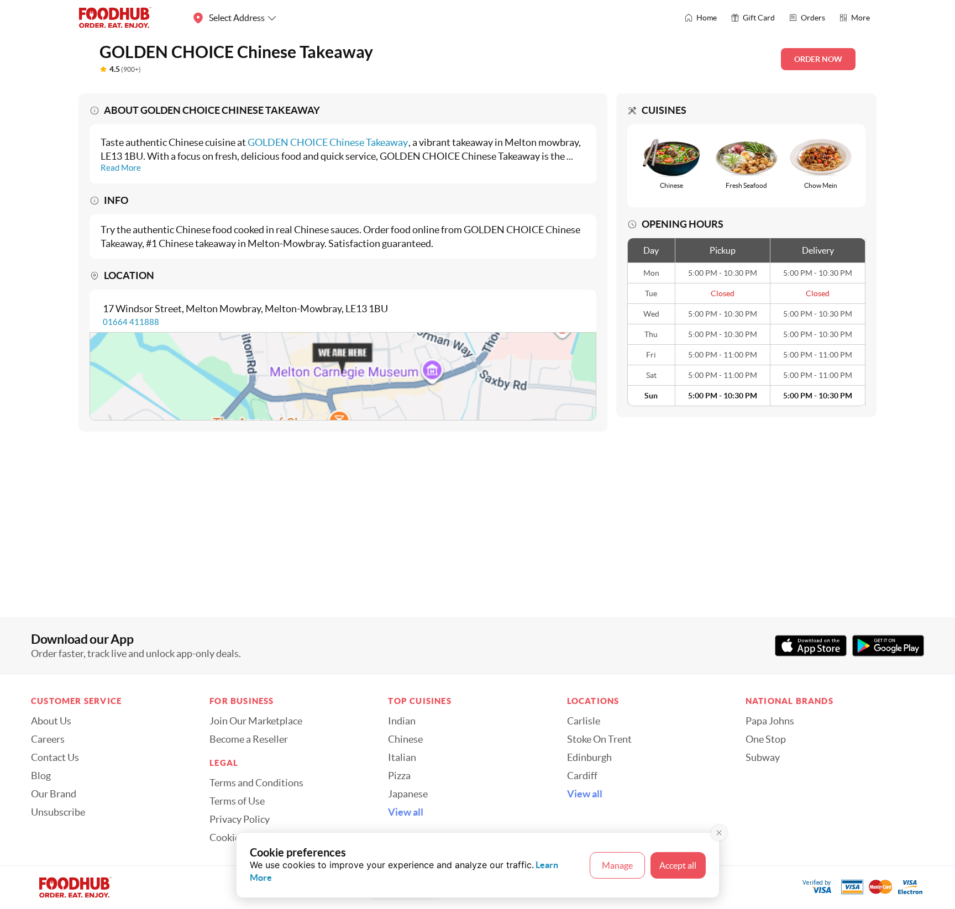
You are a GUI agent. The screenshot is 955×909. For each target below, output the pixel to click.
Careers (48, 739)
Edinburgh (589, 757)
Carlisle (583, 721)
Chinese (405, 739)
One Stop (766, 739)
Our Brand (53, 794)
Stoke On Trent (599, 739)
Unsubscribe (58, 812)
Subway (763, 757)
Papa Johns (770, 721)
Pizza (399, 775)
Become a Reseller (248, 739)
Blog (41, 775)
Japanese (408, 794)
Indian (402, 721)
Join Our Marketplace (255, 721)
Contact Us (55, 757)
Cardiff (582, 775)
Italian (402, 757)
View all (405, 812)
